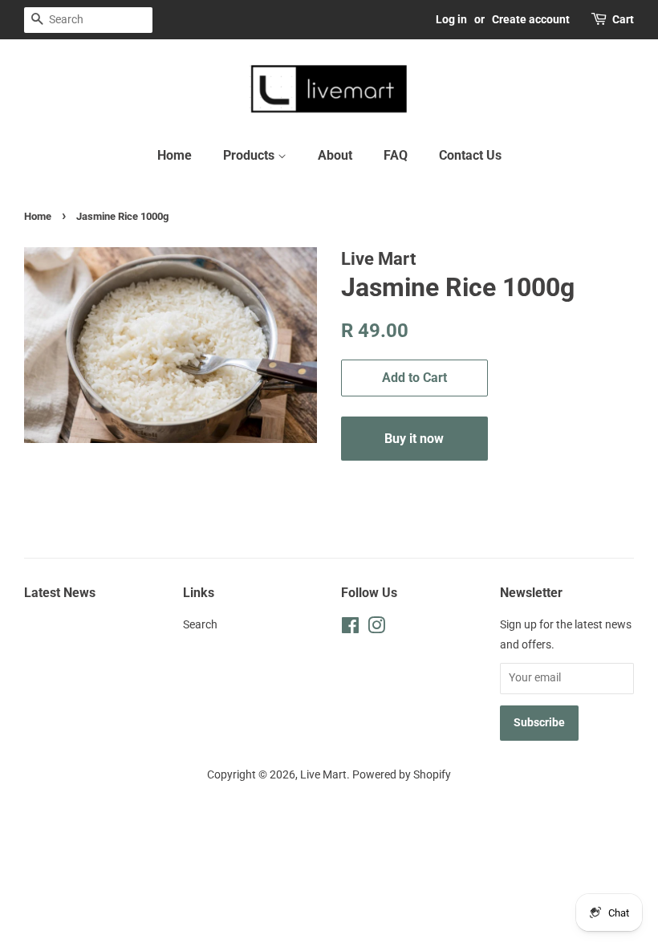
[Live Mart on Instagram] (376, 629)
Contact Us (470, 155)
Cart (623, 19)
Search (200, 625)
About (335, 155)
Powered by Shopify (401, 775)
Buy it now (414, 438)
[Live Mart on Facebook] (350, 629)
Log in (451, 19)
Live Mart (323, 775)
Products (250, 155)
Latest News (59, 592)
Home (174, 155)
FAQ (396, 155)
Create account (531, 19)
